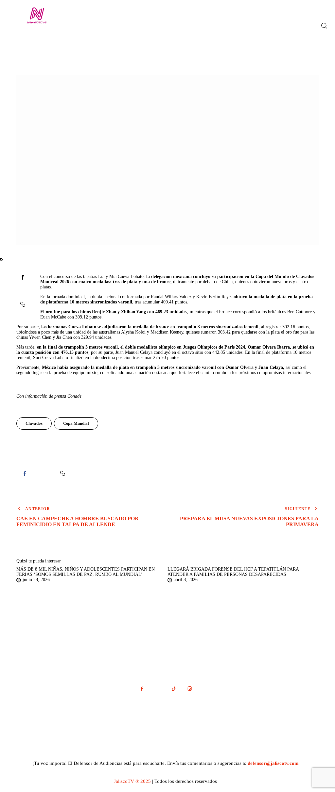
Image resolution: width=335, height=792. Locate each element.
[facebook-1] (141, 689)
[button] (23, 304)
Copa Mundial (76, 423)
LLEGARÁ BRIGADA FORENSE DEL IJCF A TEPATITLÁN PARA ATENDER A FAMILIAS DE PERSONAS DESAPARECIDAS (233, 572)
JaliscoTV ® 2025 (132, 781)
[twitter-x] (157, 689)
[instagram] (190, 689)
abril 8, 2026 (186, 579)
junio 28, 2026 (36, 579)
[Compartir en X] (22, 290)
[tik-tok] (174, 689)
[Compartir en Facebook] (22, 277)
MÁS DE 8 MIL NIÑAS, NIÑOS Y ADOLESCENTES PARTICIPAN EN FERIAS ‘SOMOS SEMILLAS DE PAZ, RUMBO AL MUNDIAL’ (85, 572)
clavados (34, 423)
